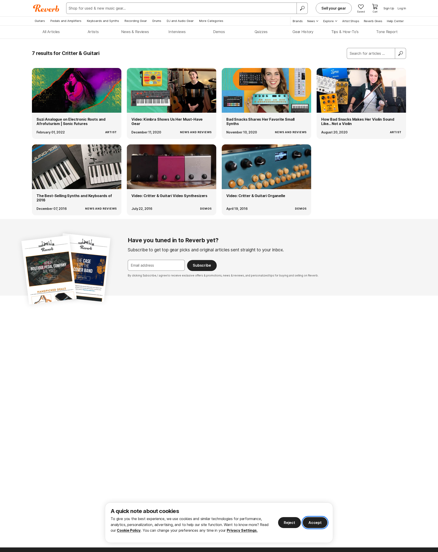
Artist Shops (350, 21)
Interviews (176, 31)
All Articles (51, 31)
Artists (93, 31)
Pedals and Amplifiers (65, 21)
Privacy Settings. (242, 530)
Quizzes (261, 31)
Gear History (302, 31)
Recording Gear (136, 21)
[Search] (302, 8)
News (311, 21)
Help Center (395, 21)
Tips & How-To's (345, 31)
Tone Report (386, 31)
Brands (298, 21)
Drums (156, 21)
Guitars (40, 21)
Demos (219, 31)
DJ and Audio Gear (180, 21)
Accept (315, 522)
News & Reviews (135, 31)
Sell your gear (333, 8)
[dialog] (219, 523)
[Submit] (400, 53)
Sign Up (388, 8)
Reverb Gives (373, 21)
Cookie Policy (129, 530)
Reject (289, 522)
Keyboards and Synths (103, 21)
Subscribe (202, 265)
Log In (402, 8)
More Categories (211, 21)
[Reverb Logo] (46, 8)
